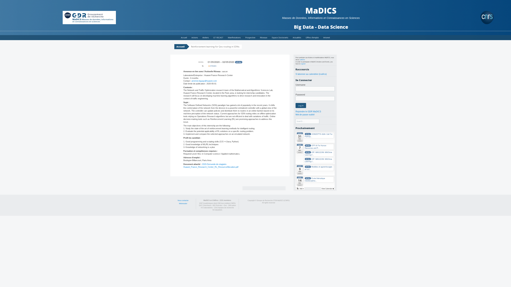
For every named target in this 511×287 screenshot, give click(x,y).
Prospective (250, 37)
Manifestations (234, 37)
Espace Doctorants (280, 37)
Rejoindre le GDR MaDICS (308, 111)
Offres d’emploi (312, 37)
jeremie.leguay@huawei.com (204, 81)
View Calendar (327, 188)
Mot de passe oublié (305, 114)
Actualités (297, 37)
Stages (213, 66)
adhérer (302, 59)
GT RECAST (218, 37)
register (303, 64)
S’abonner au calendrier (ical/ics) (311, 74)
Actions (194, 37)
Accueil (184, 37)
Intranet (326, 37)
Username (300, 85)
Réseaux (263, 37)
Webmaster (183, 203)
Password (300, 95)
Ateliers (205, 37)
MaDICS (321, 10)
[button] (300, 188)
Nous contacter (183, 200)
